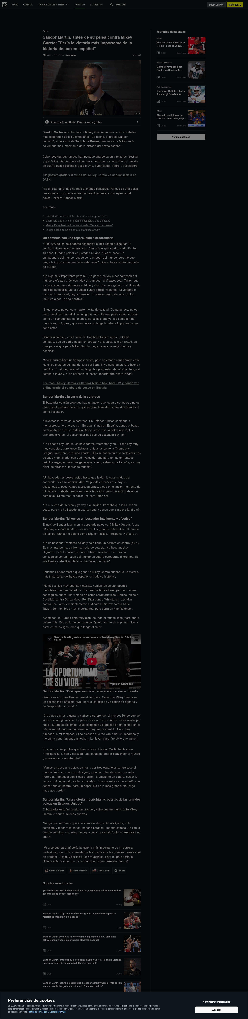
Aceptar (216, 1009)
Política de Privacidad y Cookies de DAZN (47, 1011)
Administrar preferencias (216, 1001)
